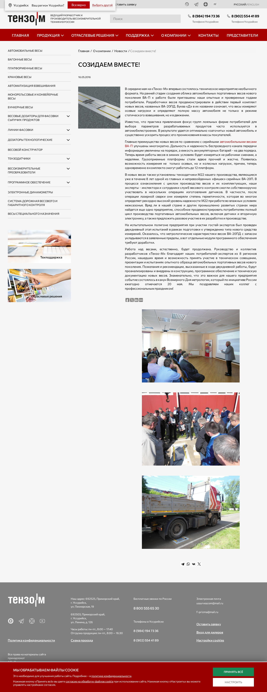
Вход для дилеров (209, 632)
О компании (102, 51)
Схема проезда (82, 640)
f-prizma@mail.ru (207, 612)
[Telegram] (182, 564)
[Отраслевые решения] (39, 285)
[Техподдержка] (39, 246)
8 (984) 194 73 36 (206, 16)
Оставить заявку (124, 4)
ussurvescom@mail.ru (209, 603)
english (253, 4)
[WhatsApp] (188, 564)
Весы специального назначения (33, 213)
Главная (83, 51)
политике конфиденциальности (111, 676)
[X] (199, 564)
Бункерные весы (20, 107)
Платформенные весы (25, 68)
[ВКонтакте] (193, 564)
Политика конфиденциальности (31, 640)
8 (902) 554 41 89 (245, 16)
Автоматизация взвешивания (31, 85)
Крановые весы (19, 77)
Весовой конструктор (25, 149)
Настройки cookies (210, 640)
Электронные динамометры (30, 192)
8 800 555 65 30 (146, 608)
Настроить (233, 682)
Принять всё (233, 671)
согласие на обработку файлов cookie (89, 681)
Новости (120, 51)
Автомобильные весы (25, 50)
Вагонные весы (20, 59)
